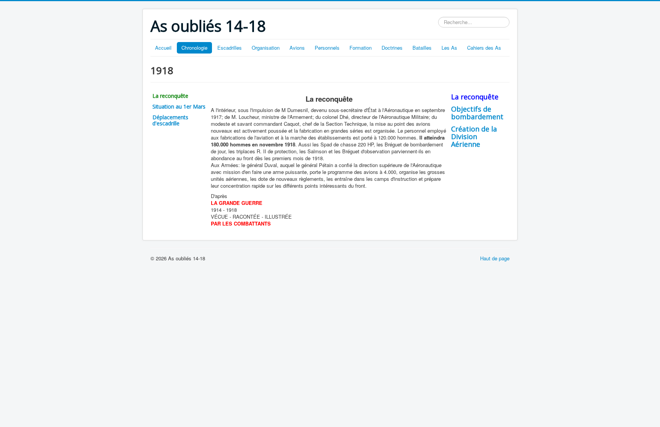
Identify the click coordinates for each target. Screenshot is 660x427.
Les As (449, 47)
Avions (297, 47)
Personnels (327, 47)
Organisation (266, 47)
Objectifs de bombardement (477, 112)
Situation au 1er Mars (178, 106)
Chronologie (194, 47)
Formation (360, 47)
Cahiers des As (484, 47)
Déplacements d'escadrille (170, 120)
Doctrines (392, 47)
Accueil (163, 47)
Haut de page (495, 258)
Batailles (422, 47)
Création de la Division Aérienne (474, 136)
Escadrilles (229, 47)
